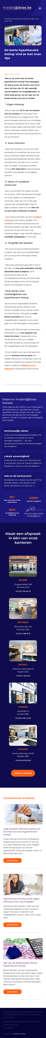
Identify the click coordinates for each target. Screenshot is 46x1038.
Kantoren (23, 1014)
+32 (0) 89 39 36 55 (23, 760)
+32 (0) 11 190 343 (23, 676)
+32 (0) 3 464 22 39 (23, 718)
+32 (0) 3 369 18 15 (23, 634)
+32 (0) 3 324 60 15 (23, 591)
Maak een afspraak (23, 773)
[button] (39, 8)
